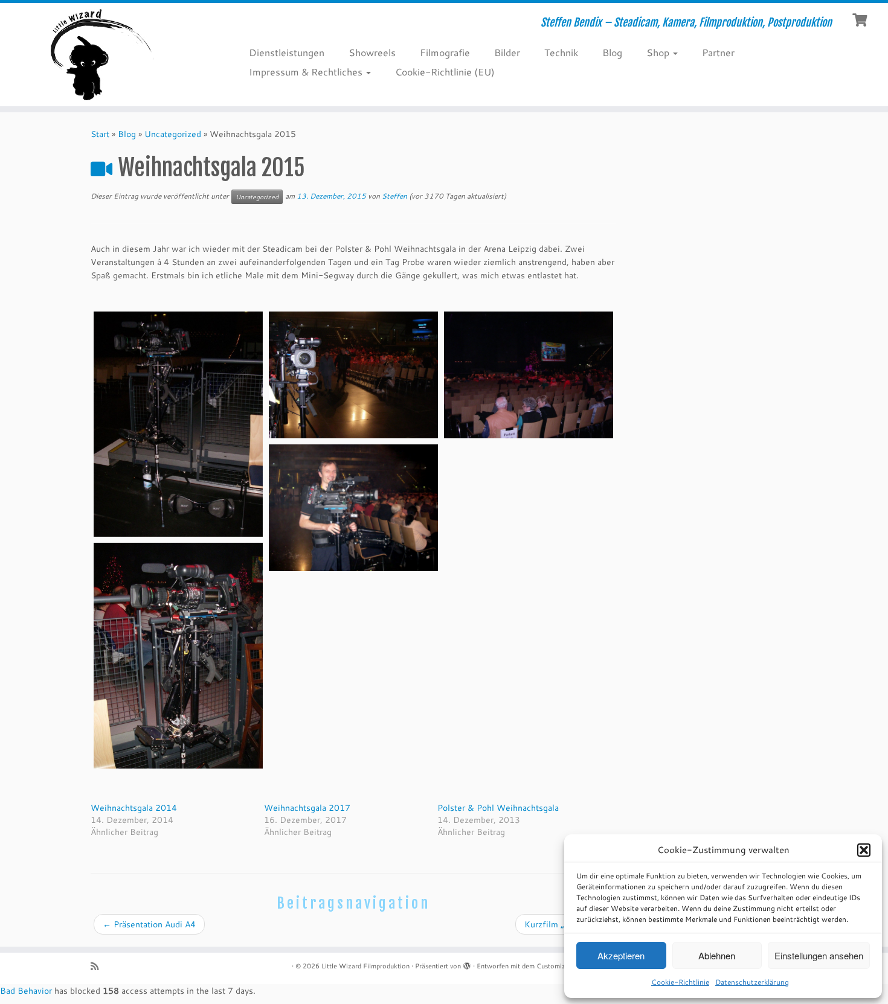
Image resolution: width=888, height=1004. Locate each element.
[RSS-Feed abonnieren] (98, 966)
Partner (718, 52)
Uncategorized (172, 134)
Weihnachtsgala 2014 (134, 808)
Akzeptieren (621, 955)
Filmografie (445, 52)
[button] (864, 850)
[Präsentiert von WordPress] (467, 963)
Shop (659, 52)
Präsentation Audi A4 (149, 924)
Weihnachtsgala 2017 (307, 808)
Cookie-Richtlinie (680, 982)
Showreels (372, 52)
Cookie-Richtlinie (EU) (445, 71)
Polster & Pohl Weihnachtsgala (498, 808)
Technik (561, 52)
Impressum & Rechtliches (307, 71)
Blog (612, 52)
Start (100, 134)
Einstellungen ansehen (818, 955)
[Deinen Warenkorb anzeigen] (861, 19)
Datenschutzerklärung (752, 982)
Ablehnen (716, 955)
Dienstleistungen (286, 52)
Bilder (507, 52)
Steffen (394, 196)
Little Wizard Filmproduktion (365, 966)
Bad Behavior (26, 991)
